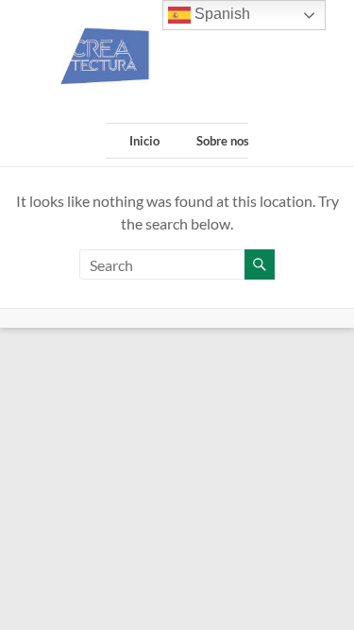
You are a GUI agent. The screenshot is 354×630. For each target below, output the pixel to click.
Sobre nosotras (237, 140)
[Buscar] (259, 264)
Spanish (220, 14)
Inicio (144, 140)
